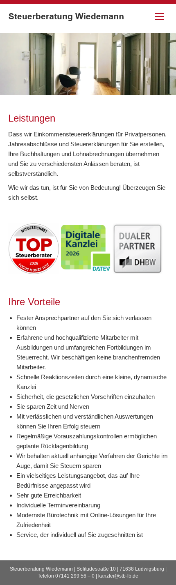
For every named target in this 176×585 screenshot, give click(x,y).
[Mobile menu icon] (159, 16)
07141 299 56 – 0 (75, 576)
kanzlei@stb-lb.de (118, 576)
